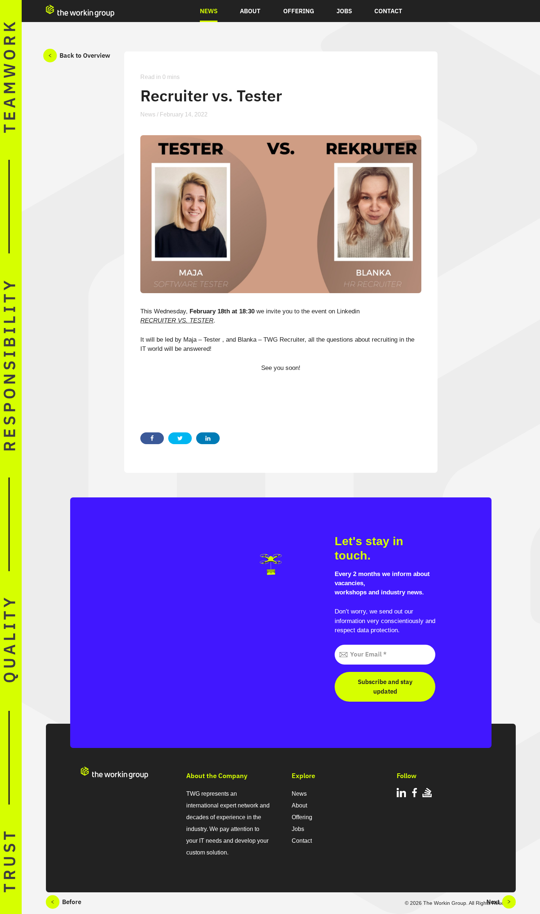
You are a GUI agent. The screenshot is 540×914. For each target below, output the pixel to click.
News (208, 11)
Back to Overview (85, 55)
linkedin (401, 794)
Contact (388, 11)
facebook (414, 794)
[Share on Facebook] (152, 438)
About (250, 11)
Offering (298, 11)
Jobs (344, 11)
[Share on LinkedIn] (208, 438)
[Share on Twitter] (180, 438)
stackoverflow (427, 794)
